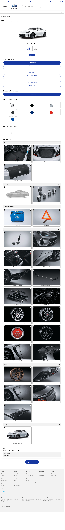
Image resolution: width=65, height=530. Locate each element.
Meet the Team (41, 475)
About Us (40, 477)
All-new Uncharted (4, 483)
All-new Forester (4, 477)
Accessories (28, 478)
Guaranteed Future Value (18, 487)
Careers (40, 478)
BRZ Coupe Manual (32, 62)
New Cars (15, 475)
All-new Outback (4, 480)
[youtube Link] (62, 1)
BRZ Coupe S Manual (32, 69)
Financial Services (17, 485)
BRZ (2, 487)
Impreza (2, 485)
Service (27, 473)
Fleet (15, 480)
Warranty (28, 480)
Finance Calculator (17, 483)
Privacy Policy (53, 473)
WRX (2, 488)
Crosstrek (3, 473)
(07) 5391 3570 (6, 500)
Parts (27, 477)
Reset (31, 55)
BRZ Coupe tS (32, 79)
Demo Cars (16, 477)
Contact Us (41, 473)
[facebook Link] (60, 1)
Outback (2, 478)
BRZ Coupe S (32, 72)
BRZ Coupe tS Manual (32, 75)
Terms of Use (53, 475)
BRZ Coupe (32, 65)
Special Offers (16, 473)
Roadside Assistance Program (31, 482)
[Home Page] (10, 6)
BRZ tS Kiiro (32, 85)
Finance (15, 482)
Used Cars (16, 478)
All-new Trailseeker (4, 482)
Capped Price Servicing (30, 475)
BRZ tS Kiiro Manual (32, 82)
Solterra (2, 475)
